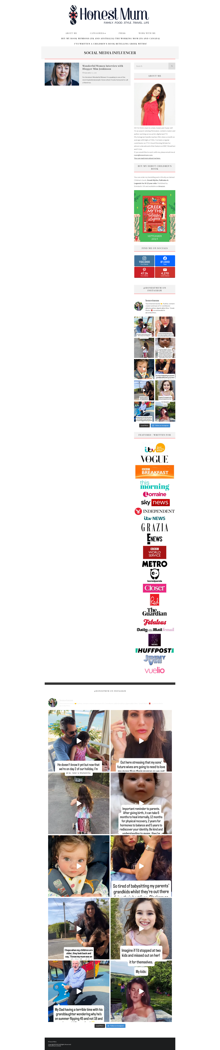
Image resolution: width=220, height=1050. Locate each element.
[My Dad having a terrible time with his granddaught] (144, 412)
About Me (71, 33)
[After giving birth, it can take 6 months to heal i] (165, 348)
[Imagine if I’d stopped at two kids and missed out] (165, 390)
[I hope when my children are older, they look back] (144, 390)
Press (122, 33)
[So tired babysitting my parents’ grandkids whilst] (165, 369)
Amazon (161, 186)
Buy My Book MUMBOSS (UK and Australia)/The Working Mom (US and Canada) (110, 38)
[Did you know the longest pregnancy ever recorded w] (144, 369)
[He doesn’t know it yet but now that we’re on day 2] (144, 327)
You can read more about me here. (147, 158)
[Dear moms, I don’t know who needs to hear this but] (144, 348)
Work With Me (147, 33)
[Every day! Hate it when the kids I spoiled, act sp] (165, 412)
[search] (171, 66)
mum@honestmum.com (143, 155)
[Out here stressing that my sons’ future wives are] (165, 327)
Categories (97, 33)
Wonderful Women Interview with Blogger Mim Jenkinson (102, 67)
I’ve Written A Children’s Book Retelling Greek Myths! (110, 44)
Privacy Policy (52, 1042)
